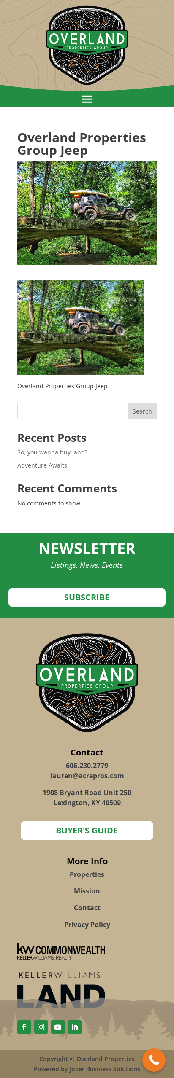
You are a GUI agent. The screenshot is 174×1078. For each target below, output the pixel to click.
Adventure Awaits (42, 465)
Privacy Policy (87, 924)
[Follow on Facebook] (24, 1027)
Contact (87, 907)
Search (142, 411)
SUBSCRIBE (86, 597)
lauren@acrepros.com (87, 775)
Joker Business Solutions (105, 1069)
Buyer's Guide (87, 830)
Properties (87, 874)
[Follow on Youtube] (58, 1027)
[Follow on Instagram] (41, 1027)
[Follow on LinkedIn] (75, 1027)
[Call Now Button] (154, 1060)
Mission (87, 890)
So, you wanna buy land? (52, 452)
